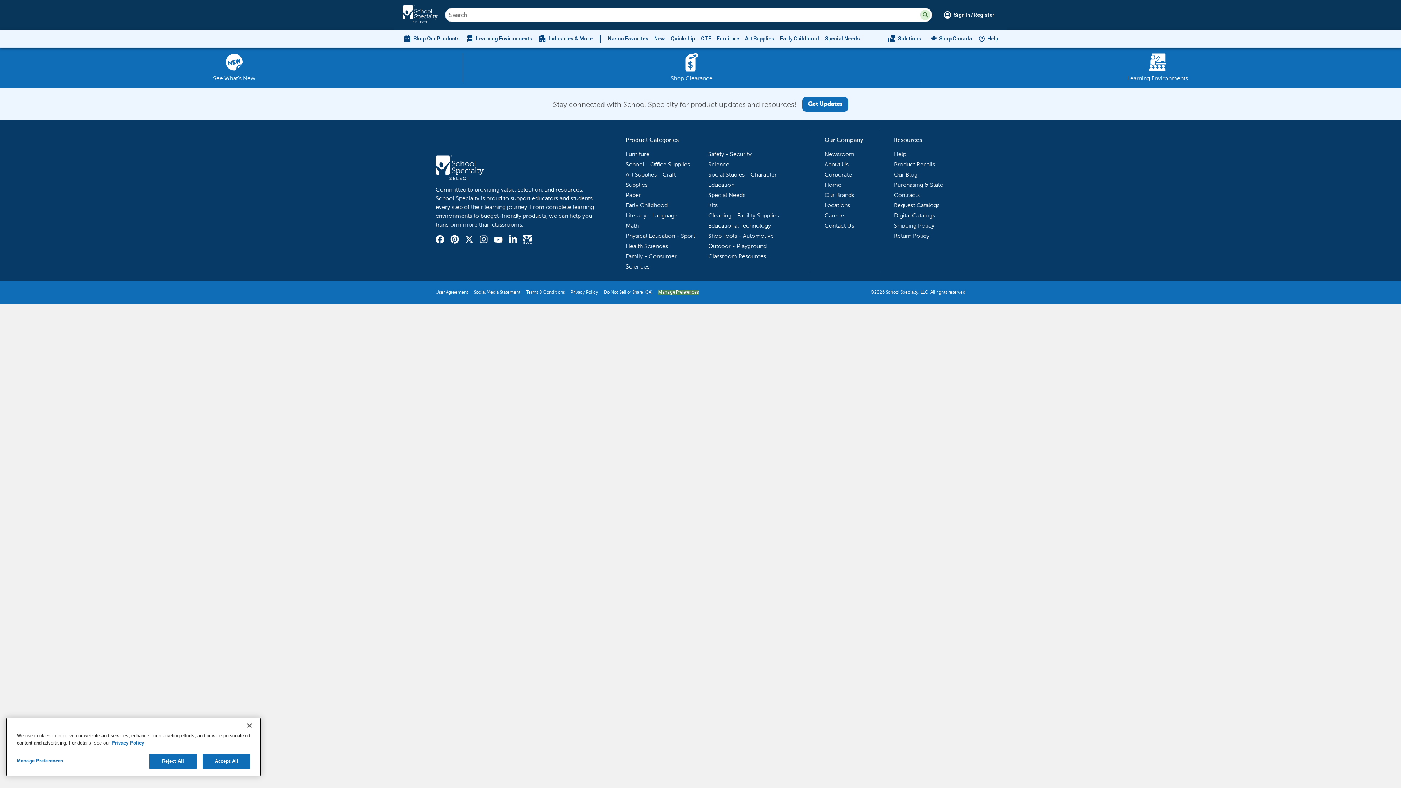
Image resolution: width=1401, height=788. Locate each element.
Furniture (728, 39)
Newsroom (839, 154)
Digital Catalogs (914, 215)
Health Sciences (647, 246)
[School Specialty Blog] (527, 240)
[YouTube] (498, 241)
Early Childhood (799, 39)
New (659, 39)
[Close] (250, 726)
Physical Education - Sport (660, 235)
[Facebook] (440, 240)
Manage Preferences (678, 292)
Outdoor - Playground (737, 246)
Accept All (226, 761)
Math (632, 225)
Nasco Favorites (628, 39)
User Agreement (452, 292)
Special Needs (842, 39)
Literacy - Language (652, 215)
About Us (837, 164)
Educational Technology (739, 225)
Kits (713, 205)
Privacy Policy (584, 292)
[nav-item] (904, 39)
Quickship (683, 39)
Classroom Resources (737, 256)
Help (992, 39)
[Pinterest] (454, 240)
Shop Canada (955, 39)
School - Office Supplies (658, 164)
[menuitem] (431, 39)
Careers (835, 215)
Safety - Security (730, 154)
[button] (925, 15)
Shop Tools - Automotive (741, 235)
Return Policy (911, 235)
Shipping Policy (914, 225)
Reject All (173, 761)
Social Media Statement (497, 292)
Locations (837, 205)
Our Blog (906, 174)
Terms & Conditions (545, 292)
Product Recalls (914, 164)
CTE (706, 39)
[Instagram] (483, 240)
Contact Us (839, 225)
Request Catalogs (916, 205)
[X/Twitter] (469, 240)
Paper (633, 195)
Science (718, 164)
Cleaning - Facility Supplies (743, 215)
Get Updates (825, 104)
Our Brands (839, 195)
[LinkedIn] (513, 240)
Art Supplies (759, 39)
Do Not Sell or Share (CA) (628, 292)
